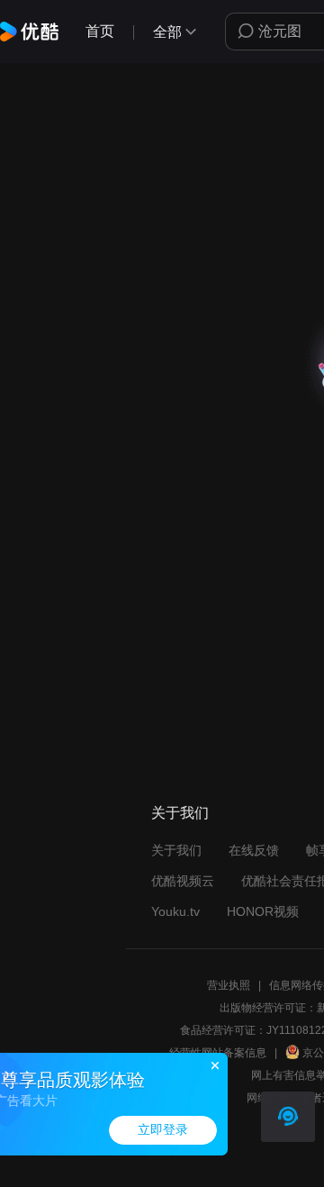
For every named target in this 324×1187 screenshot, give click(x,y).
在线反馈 (254, 850)
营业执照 (228, 985)
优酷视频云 (182, 881)
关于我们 (176, 850)
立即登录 (163, 1130)
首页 (100, 31)
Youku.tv (175, 911)
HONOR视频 (263, 911)
